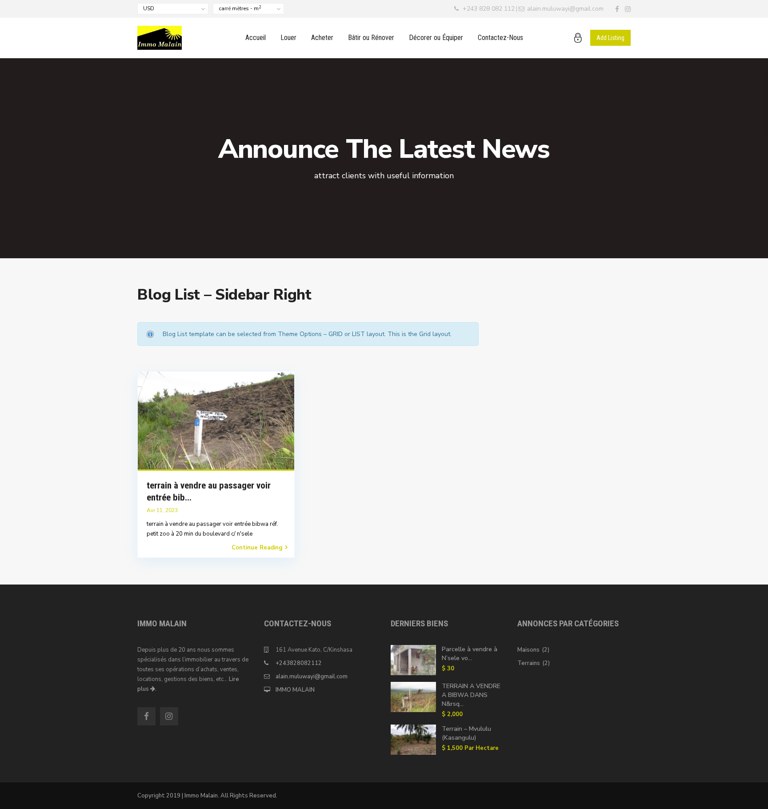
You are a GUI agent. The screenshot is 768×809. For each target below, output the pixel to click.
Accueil (255, 37)
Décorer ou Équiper (436, 37)
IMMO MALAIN (295, 690)
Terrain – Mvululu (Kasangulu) (466, 733)
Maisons (528, 650)
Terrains (528, 663)
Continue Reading (257, 547)
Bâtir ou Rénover (371, 37)
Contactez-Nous (500, 37)
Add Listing (610, 37)
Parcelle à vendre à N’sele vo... (469, 653)
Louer (288, 37)
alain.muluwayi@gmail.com (312, 677)
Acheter (322, 37)
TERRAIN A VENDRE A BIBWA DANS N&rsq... (471, 695)
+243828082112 (299, 663)
